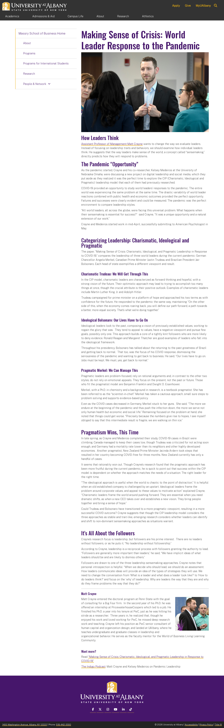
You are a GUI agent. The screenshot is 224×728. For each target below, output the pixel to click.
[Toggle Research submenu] (135, 16)
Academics (12, 16)
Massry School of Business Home (42, 33)
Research (123, 16)
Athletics (148, 16)
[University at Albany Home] (34, 6)
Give (188, 5)
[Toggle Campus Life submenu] (90, 16)
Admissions (43, 16)
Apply (176, 5)
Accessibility (191, 724)
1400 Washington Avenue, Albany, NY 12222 (24, 724)
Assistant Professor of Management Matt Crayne (112, 144)
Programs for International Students (46, 63)
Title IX (218, 724)
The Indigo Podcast (93, 666)
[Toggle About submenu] (111, 16)
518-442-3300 (63, 724)
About (100, 16)
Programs (29, 53)
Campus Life (75, 16)
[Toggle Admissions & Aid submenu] (61, 16)
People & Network (34, 84)
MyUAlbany (203, 5)
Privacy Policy (206, 724)
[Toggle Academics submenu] (26, 16)
